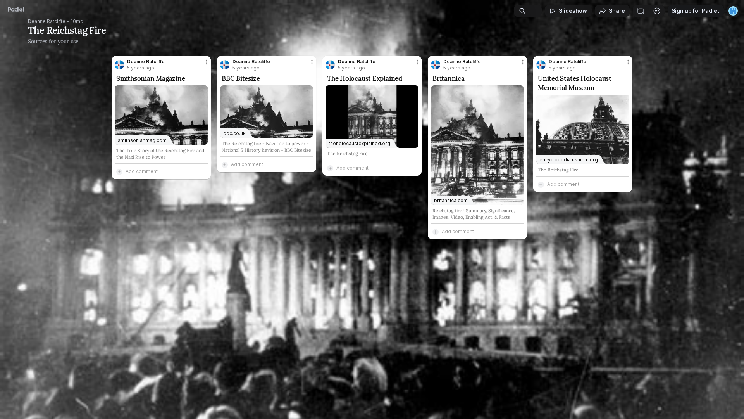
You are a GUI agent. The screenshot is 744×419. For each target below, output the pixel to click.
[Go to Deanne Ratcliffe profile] (119, 64)
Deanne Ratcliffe (46, 21)
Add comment (142, 171)
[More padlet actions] (657, 11)
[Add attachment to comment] (119, 171)
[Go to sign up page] (733, 11)
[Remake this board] (640, 11)
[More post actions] (206, 62)
